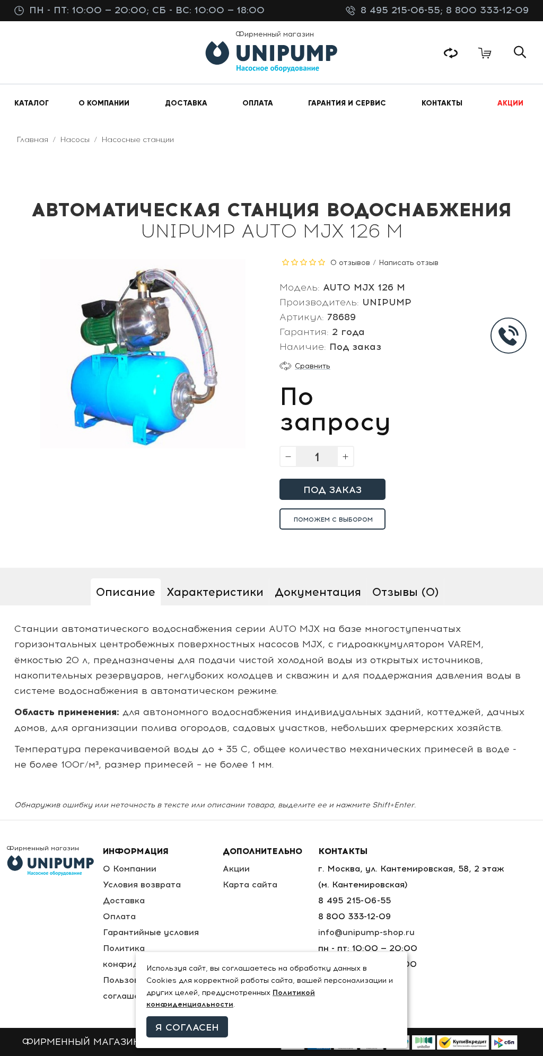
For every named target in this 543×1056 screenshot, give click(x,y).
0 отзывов (350, 262)
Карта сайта (250, 884)
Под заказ (332, 490)
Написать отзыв (409, 262)
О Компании (129, 869)
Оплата (119, 916)
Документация (318, 592)
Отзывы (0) (405, 592)
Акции (236, 869)
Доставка (124, 900)
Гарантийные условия (151, 932)
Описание (125, 592)
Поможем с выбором (333, 519)
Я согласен (187, 1027)
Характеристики (215, 592)
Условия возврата (142, 884)
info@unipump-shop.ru (366, 932)
